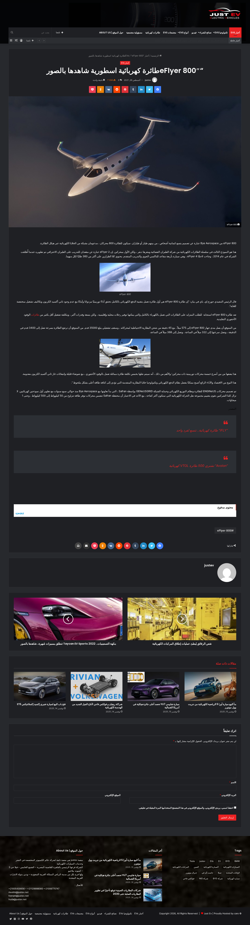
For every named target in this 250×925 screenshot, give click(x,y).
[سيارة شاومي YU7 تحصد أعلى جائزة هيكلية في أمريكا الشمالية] (153, 686)
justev (148, 80)
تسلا (219, 872)
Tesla (192, 861)
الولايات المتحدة (233, 872)
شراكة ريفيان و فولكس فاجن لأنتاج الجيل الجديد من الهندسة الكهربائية (194, 40)
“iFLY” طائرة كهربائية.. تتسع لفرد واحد (202, 430)
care (236, 913)
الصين (196, 867)
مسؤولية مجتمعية (134, 32)
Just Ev (208, 913)
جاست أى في (207, 872)
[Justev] (224, 13)
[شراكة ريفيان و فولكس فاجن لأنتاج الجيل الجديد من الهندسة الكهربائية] (97, 686)
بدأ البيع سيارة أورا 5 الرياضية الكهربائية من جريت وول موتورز (212, 705)
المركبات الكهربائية (181, 867)
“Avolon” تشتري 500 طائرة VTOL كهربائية (198, 466)
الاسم (232, 782)
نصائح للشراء (205, 32)
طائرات (35, 314)
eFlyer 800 (224, 530)
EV (219, 861)
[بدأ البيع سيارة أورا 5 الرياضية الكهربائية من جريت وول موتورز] (210, 686)
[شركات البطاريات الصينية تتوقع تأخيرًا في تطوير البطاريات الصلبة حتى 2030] (152, 895)
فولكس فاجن (188, 878)
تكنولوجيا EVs (221, 32)
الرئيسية (155, 55)
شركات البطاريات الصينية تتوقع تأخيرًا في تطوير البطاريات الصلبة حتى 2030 (118, 892)
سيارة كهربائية (233, 878)
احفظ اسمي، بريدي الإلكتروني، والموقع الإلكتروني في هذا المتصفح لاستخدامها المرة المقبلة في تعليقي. (185, 807)
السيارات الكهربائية (231, 867)
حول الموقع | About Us (111, 32)
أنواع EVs (184, 32)
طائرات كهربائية (152, 32)
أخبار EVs (235, 32)
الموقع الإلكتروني (113, 795)
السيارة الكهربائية (211, 867)
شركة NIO (203, 878)
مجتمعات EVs (169, 32)
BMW (237, 861)
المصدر (232, 408)
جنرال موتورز (191, 872)
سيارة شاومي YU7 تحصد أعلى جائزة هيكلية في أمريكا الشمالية (156, 705)
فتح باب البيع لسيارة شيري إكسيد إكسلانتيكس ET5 (41, 704)
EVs (211, 861)
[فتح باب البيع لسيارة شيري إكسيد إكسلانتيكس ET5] (40, 686)
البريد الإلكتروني (228, 795)
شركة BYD (218, 878)
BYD (228, 861)
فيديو (194, 32)
